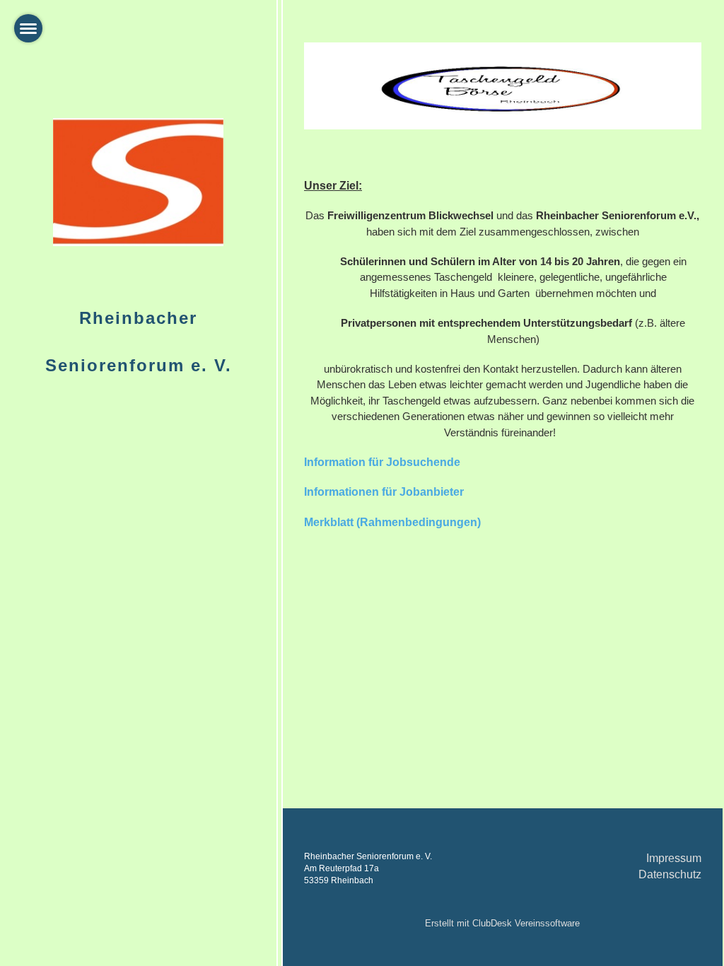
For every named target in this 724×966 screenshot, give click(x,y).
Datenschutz (669, 874)
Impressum (673, 858)
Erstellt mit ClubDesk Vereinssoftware (502, 923)
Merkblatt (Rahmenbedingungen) (392, 522)
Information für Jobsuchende (382, 462)
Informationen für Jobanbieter (384, 492)
